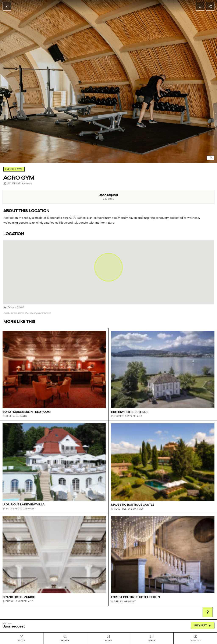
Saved (108, 640)
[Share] (210, 6)
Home (21, 640)
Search (65, 640)
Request (200, 625)
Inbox (151, 640)
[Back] (7, 6)
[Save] (200, 6)
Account (195, 640)
